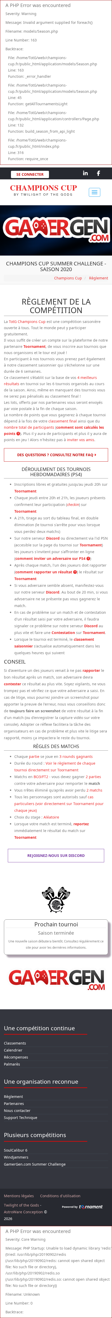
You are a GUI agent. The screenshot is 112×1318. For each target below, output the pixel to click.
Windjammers (16, 1157)
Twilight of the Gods (21, 1205)
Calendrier (13, 1050)
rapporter (91, 670)
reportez (81, 823)
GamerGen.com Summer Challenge (35, 1164)
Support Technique (20, 1117)
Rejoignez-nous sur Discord (56, 855)
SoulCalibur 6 (15, 1150)
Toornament (34, 346)
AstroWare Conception (23, 1211)
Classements (15, 1043)
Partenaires (14, 1103)
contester (12, 683)
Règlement (13, 1096)
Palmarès (12, 1064)
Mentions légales (19, 1195)
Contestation (63, 632)
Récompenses (16, 1057)
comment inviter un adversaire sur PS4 (50, 558)
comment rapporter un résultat (44, 571)
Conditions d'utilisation (60, 1195)
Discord (53, 538)
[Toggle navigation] (94, 192)
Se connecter (29, 174)
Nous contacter (17, 1110)
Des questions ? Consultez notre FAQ (55, 454)
